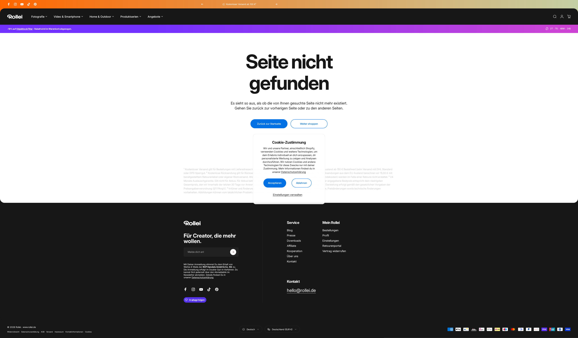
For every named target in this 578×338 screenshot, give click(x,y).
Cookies (88, 332)
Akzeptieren (275, 182)
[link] (301, 290)
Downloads (294, 240)
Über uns (292, 256)
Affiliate (291, 245)
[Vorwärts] (276, 4)
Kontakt (292, 261)
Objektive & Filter (24, 29)
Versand (49, 332)
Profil (325, 235)
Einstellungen (330, 240)
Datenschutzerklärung (293, 171)
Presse (291, 235)
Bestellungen (330, 230)
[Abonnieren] (233, 252)
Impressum (59, 332)
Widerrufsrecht (13, 332)
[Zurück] (202, 4)
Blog (290, 230)
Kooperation (294, 251)
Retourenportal (331, 245)
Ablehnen (301, 182)
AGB (42, 332)
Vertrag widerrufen (334, 251)
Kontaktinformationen (74, 332)
